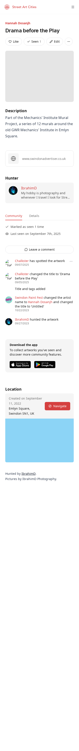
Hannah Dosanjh (17, 23)
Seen (36, 41)
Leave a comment (42, 249)
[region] (39, 440)
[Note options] (71, 261)
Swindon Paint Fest (29, 297)
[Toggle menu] (73, 7)
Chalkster (22, 261)
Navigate (59, 406)
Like (16, 41)
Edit (57, 41)
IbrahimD (29, 188)
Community (13, 216)
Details (34, 216)
